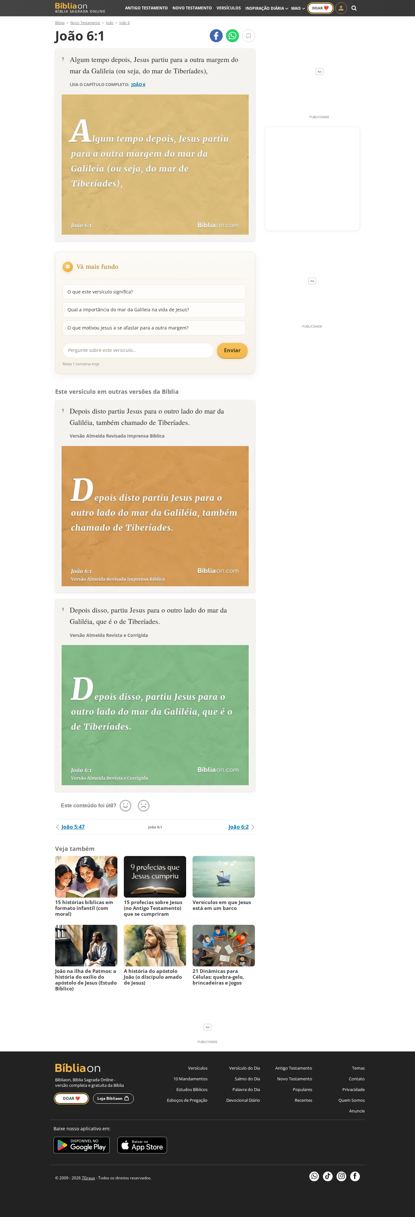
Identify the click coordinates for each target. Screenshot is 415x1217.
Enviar (232, 350)
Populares (302, 1089)
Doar (320, 8)
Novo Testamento (192, 8)
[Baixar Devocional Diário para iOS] (142, 1146)
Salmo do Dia (247, 1079)
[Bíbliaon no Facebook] (355, 1176)
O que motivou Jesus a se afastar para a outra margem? (127, 328)
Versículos (229, 8)
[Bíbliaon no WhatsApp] (314, 1176)
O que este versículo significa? (100, 292)
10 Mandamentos (190, 1079)
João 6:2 (239, 826)
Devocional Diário (243, 1100)
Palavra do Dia (246, 1089)
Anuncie (357, 1111)
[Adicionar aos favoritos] (248, 35)
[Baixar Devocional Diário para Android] (81, 1146)
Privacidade (353, 1089)
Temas (358, 1068)
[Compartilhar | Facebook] (216, 35)
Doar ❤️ (71, 1098)
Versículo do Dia (244, 1068)
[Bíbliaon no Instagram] (341, 1176)
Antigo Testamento (146, 8)
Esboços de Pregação (187, 1100)
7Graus (88, 1178)
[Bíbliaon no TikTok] (328, 1176)
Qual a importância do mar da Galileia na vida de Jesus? (128, 309)
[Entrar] (341, 8)
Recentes (303, 1100)
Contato (357, 1079)
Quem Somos (351, 1100)
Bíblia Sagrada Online (80, 11)
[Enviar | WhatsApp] (232, 35)
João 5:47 (73, 826)
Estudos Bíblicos (192, 1089)
